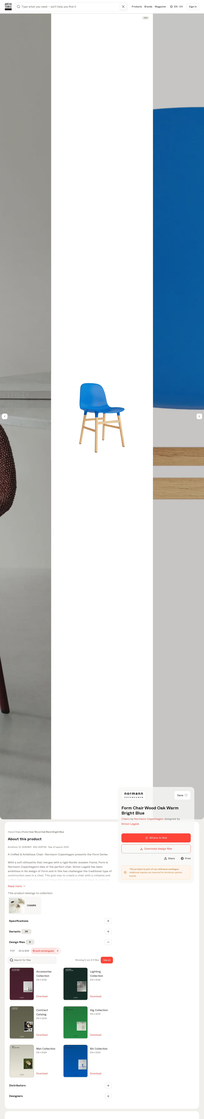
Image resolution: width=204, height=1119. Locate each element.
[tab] (12, 951)
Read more (15, 886)
